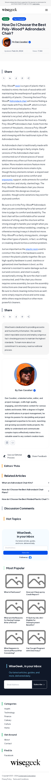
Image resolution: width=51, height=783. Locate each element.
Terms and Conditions (21, 779)
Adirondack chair (18, 101)
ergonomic (7, 179)
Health (7, 708)
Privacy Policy (7, 779)
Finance (7, 716)
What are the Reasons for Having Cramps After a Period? (13, 620)
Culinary (7, 720)
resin (17, 85)
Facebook (8, 755)
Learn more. (36, 4)
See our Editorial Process (14, 456)
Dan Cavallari (21, 42)
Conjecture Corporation (27, 776)
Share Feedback (39, 456)
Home (7, 727)
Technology (9, 712)
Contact (8, 743)
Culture (7, 724)
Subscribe (25, 553)
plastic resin (32, 249)
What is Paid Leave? (12, 592)
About (7, 739)
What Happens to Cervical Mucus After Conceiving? (13, 650)
